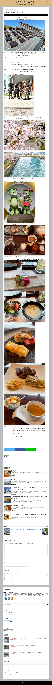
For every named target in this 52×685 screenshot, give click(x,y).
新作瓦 (6, 616)
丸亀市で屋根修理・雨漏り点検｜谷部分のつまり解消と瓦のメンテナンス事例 (25, 652)
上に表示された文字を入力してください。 (14, 573)
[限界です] (7, 473)
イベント (7, 614)
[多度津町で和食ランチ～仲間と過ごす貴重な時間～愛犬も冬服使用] (7, 517)
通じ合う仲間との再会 (17, 505)
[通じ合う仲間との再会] (7, 508)
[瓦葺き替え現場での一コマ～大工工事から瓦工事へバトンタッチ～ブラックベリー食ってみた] (7, 490)
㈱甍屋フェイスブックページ (11, 672)
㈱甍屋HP (7, 670)
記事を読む (13, 475)
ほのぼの (13, 479)
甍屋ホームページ (9, 674)
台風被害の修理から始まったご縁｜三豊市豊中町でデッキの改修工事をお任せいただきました (28, 638)
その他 (46, 15)
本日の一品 (42, 15)
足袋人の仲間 (8, 620)
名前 (6, 556)
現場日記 (7, 612)
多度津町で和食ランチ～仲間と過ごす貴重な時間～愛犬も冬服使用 (28, 514)
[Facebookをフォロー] (5, 456)
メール (6, 561)
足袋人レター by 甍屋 (25, 2)
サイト (5, 565)
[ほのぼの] (7, 482)
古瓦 (6, 618)
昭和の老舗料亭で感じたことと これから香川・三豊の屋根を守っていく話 (24, 645)
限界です (13, 471)
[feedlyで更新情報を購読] (8, 456)
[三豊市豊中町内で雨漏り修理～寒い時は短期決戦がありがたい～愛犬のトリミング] (7, 499)
